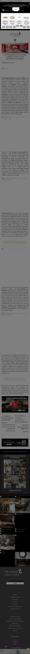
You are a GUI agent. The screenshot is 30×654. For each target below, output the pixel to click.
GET (3, 27)
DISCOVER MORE (16, 9)
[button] (28, 23)
